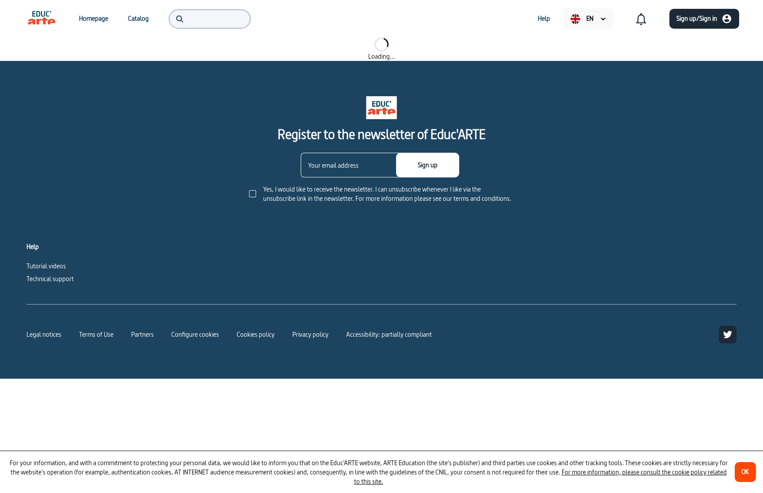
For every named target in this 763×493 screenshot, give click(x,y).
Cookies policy (256, 334)
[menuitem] (41, 18)
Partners (142, 334)
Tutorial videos (46, 266)
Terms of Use (96, 334)
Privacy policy (310, 334)
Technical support (50, 278)
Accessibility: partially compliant (389, 334)
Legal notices (43, 334)
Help (32, 247)
